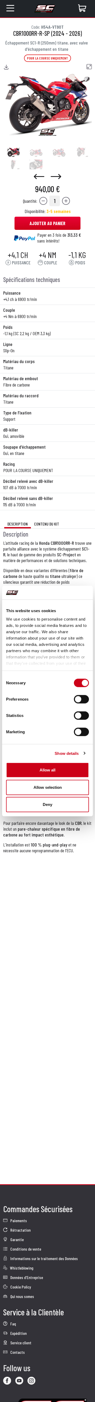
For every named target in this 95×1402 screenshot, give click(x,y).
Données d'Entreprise (26, 1277)
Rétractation (20, 1229)
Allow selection (48, 787)
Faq (13, 1323)
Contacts (17, 1352)
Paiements (18, 1220)
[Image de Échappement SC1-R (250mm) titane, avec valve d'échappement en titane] (13, 152)
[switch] (81, 699)
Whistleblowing (21, 1267)
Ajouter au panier (47, 223)
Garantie (17, 1239)
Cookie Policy (20, 1286)
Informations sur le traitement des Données (44, 1258)
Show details (67, 753)
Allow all (47, 770)
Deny (47, 804)
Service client (20, 1342)
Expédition (18, 1333)
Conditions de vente (25, 1248)
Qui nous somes (22, 1296)
